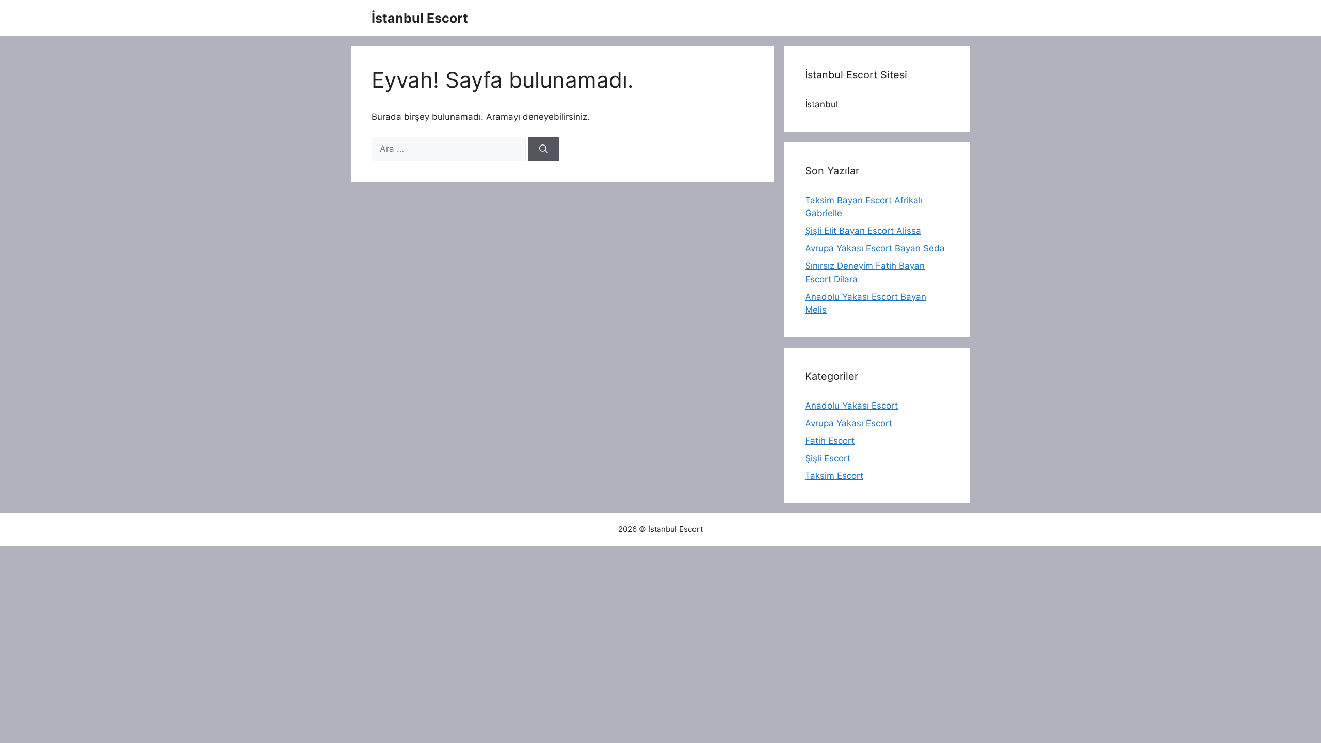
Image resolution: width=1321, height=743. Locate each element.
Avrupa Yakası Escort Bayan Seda (875, 248)
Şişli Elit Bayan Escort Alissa (863, 230)
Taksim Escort (834, 476)
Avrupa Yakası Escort (848, 423)
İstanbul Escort (420, 18)
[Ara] (543, 149)
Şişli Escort (827, 458)
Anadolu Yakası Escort (851, 405)
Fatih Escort (830, 440)
